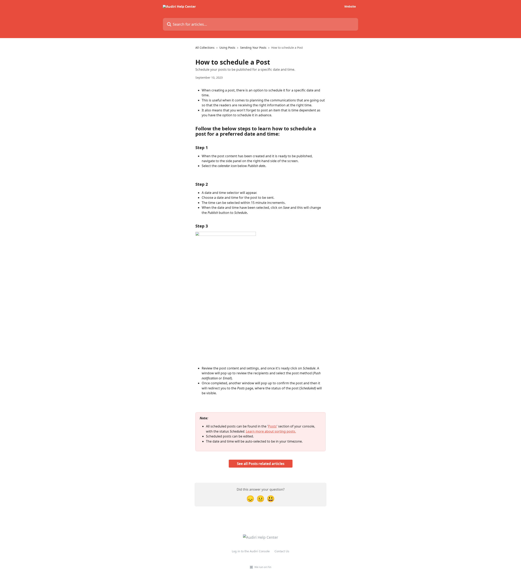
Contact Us (282, 551)
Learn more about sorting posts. (271, 431)
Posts (272, 426)
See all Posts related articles (260, 463)
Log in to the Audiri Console (251, 551)
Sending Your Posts (253, 47)
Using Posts (227, 47)
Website (350, 6)
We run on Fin (262, 567)
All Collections (205, 47)
